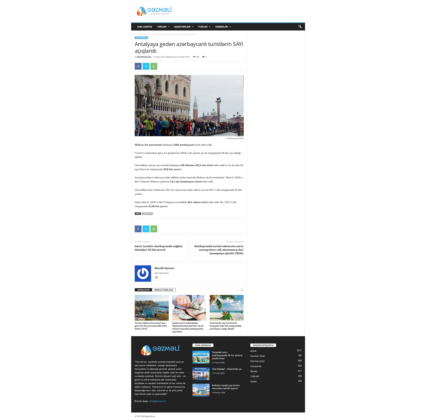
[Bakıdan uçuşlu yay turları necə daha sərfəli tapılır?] (200, 390)
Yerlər (161, 26)
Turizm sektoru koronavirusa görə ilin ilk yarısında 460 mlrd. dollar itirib (151, 325)
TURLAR (202, 26)
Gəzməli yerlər (257, 361)
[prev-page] (238, 290)
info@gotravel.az (157, 401)
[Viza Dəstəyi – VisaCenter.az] (200, 373)
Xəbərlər (221, 26)
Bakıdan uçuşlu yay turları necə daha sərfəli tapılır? (226, 387)
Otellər (253, 381)
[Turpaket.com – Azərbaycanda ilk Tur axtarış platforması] (200, 357)
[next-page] (242, 290)
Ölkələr (253, 371)
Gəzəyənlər (182, 26)
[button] (300, 26)
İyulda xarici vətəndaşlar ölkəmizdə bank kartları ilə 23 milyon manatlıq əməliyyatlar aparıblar (188, 327)
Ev (136, 34)
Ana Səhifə (144, 26)
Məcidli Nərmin (144, 57)
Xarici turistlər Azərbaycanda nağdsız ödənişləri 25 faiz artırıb (159, 247)
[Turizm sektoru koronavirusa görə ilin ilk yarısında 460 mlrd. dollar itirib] (152, 308)
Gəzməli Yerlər (257, 356)
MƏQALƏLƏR (143, 290)
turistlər (147, 214)
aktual (253, 351)
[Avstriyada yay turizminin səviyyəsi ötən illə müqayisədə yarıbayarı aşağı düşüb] (227, 308)
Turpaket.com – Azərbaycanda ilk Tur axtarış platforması (227, 355)
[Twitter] (146, 66)
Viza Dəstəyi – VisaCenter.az (227, 368)
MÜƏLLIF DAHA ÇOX (163, 290)
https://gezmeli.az (161, 273)
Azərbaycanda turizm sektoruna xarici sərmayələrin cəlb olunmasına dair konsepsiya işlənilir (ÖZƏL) (219, 249)
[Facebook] (138, 66)
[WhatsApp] (153, 66)
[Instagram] (156, 278)
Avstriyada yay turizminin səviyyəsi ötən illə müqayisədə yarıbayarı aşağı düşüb (225, 325)
